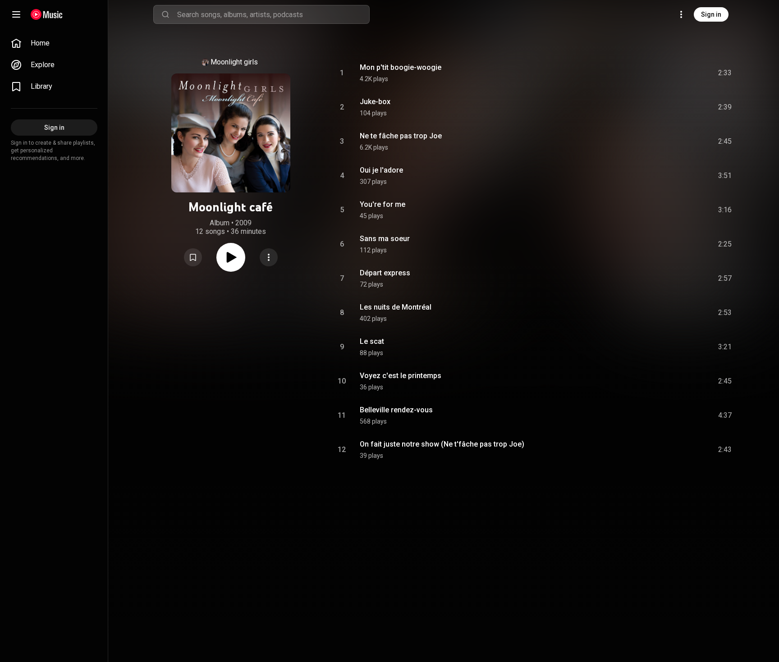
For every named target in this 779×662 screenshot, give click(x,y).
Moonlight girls (234, 62)
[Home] (47, 14)
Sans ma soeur (385, 238)
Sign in (711, 14)
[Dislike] (674, 73)
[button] (193, 257)
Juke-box (375, 101)
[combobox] (273, 14)
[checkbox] (725, 73)
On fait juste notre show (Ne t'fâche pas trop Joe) (442, 444)
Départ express (385, 273)
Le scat (372, 341)
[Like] (657, 73)
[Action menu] (269, 257)
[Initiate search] (165, 14)
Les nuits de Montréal (395, 307)
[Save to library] (193, 257)
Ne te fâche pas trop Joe (401, 136)
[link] (54, 43)
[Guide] (16, 14)
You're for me (382, 204)
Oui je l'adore (381, 170)
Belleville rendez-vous (396, 410)
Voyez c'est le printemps (400, 375)
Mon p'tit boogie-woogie (400, 67)
